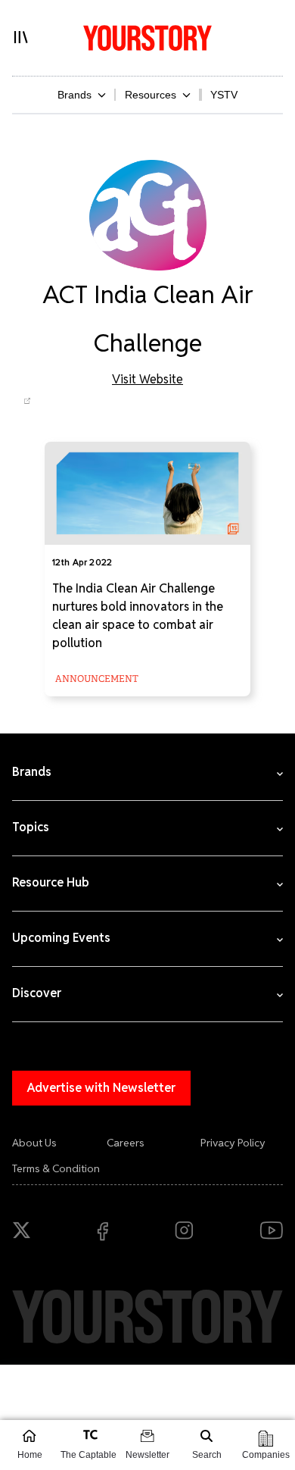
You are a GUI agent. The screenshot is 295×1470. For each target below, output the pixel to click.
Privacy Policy (233, 1142)
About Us (34, 1142)
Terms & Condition (56, 1168)
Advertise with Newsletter (101, 1088)
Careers (125, 1142)
